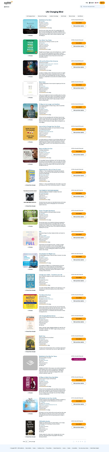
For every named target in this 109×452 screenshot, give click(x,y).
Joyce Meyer (42, 21)
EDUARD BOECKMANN (44, 193)
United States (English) (94, 448)
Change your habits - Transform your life (50, 275)
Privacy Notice (49, 448)
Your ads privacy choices (83, 448)
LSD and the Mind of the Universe (48, 61)
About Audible (28, 448)
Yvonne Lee (42, 425)
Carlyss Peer (46, 44)
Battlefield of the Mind (45, 20)
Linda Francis (47, 297)
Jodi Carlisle (46, 214)
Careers (34, 448)
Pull (40, 231)
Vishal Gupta (42, 338)
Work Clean (42, 82)
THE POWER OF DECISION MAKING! (49, 190)
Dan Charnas (42, 86)
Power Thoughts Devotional (47, 211)
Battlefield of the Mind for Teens (48, 356)
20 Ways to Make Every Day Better (48, 377)
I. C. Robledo (42, 402)
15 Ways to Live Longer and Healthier (49, 104)
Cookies (68, 448)
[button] (30, 16)
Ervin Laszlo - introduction (53, 63)
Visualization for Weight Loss (47, 254)
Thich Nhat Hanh (43, 151)
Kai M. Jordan (42, 174)
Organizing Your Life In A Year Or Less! (50, 169)
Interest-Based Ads (57, 448)
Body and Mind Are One (45, 148)
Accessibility (74, 448)
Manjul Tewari (42, 318)
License (64, 448)
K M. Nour (47, 174)
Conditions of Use (41, 448)
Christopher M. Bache (44, 63)
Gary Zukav (42, 297)
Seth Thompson (47, 403)
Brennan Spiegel (43, 235)
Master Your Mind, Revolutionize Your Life (49, 404)
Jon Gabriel (42, 256)
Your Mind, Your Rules (45, 40)
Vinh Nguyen (42, 278)
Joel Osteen (42, 108)
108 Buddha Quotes (44, 421)
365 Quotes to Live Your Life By (48, 398)
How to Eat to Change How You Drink (49, 126)
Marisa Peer (42, 42)
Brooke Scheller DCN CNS (45, 130)
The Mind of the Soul (45, 295)
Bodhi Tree (42, 336)
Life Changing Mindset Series (47, 316)
